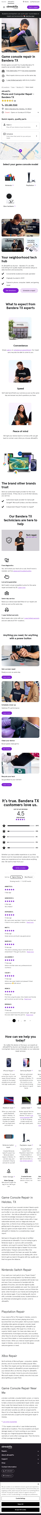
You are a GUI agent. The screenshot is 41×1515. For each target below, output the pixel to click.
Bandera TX (20, 87)
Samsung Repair (25, 1071)
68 (25, 1021)
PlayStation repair (26, 1145)
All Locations (5, 87)
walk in (9, 350)
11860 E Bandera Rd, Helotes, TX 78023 (18, 109)
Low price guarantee (10, 1422)
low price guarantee (29, 71)
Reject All (20, 1504)
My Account (35, 2)
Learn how (21, 587)
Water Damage (8, 1177)
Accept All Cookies (20, 1510)
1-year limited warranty (14, 80)
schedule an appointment (22, 350)
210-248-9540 (11, 105)
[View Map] (20, 151)
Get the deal (30, 16)
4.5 (15, 101)
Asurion (4, 2)
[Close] (38, 1484)
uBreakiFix (11, 2)
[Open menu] (4, 7)
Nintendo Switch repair (8, 1146)
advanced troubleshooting (22, 571)
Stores (27, 2)
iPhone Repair (8, 1071)
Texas (13, 87)
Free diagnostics (12, 71)
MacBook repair (8, 1108)
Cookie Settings (20, 1498)
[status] (20, 891)
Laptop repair (25, 1108)
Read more (30, 922)
